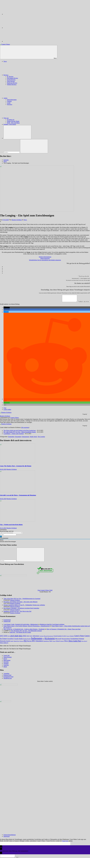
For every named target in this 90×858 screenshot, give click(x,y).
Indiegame (36, 638)
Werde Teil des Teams (13, 121)
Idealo (5, 666)
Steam (54, 641)
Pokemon (21, 641)
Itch (43, 638)
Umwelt (62, 641)
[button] (7, 307)
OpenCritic (7, 655)
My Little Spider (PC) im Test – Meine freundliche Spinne (20, 432)
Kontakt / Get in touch (10, 124)
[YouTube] (17, 41)
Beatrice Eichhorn (17, 220)
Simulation (39, 641)
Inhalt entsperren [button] (45, 258)
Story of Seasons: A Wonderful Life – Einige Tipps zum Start (64, 629)
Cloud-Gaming (58, 636)
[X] (17, 27)
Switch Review (11, 79)
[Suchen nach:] (12, 152)
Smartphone (46, 641)
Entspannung (25, 436)
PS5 (25, 641)
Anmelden (6, 673)
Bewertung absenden (84, 276)
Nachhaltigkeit (74, 638)
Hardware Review (12, 83)
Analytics (6, 665)
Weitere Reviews (11, 84)
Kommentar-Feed (8, 676)
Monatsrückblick (66, 638)
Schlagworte (7, 621)
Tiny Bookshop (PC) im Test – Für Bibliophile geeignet (26, 630)
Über (5, 408)
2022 (24, 636)
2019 (12, 636)
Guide (8, 103)
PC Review (10, 76)
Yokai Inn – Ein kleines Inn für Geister (20, 632)
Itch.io (5, 658)
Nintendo (81, 638)
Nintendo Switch (5, 641)
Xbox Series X (4, 642)
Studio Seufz (33, 436)
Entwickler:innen (12, 99)
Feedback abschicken (83, 301)
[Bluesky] (17, 14)
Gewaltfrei (10, 638)
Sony (51, 641)
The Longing (41, 436)
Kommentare (7, 620)
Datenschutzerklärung (10, 835)
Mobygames (7, 660)
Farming (72, 636)
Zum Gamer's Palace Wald (45, 590)
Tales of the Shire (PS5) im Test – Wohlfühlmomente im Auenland (22, 598)
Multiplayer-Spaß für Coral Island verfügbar (52, 624)
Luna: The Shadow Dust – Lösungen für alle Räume (15, 466)
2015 (2, 636)
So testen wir (10, 119)
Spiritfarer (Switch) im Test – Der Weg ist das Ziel (17, 611)
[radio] (47, 266)
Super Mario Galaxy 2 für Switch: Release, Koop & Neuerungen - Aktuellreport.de (27, 626)
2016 (5, 636)
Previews (9, 104)
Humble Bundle (27, 638)
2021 (20, 636)
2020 (16, 636)
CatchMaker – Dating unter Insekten (14, 433)
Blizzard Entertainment (48, 635)
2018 (9, 635)
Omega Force (16, 641)
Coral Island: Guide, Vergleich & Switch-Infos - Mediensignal (21, 624)
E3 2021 (64, 636)
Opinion (9, 101)
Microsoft (58, 638)
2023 (28, 636)
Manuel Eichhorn (15, 600)
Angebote (42, 635)
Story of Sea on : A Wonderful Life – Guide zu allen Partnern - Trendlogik (24, 629)
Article (5, 98)
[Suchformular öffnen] (17, 132)
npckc (12, 641)
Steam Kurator (8, 657)
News (5, 61)
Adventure (36, 636)
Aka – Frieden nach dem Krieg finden (11, 524)
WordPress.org (8, 678)
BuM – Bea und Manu (13, 123)
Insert (17, 857)
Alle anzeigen (25, 427)
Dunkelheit (11, 436)
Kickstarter (50, 638)
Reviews (6, 75)
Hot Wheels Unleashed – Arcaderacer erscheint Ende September (21, 608)
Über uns (6, 118)
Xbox (66, 641)
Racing (29, 641)
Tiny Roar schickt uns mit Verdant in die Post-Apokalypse (20, 430)
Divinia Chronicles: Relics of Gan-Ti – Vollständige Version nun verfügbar (24, 605)
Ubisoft (58, 641)
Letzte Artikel (7, 409)
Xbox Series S (84, 641)
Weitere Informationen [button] (45, 257)
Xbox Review (11, 81)
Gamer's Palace (14, 417)
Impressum (7, 836)
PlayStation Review (12, 78)
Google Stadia (18, 638)
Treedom (6, 663)
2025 (31, 636)
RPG (33, 641)
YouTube (6, 662)
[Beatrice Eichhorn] (5, 412)
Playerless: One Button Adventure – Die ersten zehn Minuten (20, 602)
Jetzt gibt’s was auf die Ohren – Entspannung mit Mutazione (18, 495)
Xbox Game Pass (74, 641)
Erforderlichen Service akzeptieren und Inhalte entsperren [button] (45, 260)
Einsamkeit (18, 436)
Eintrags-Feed (7, 675)
